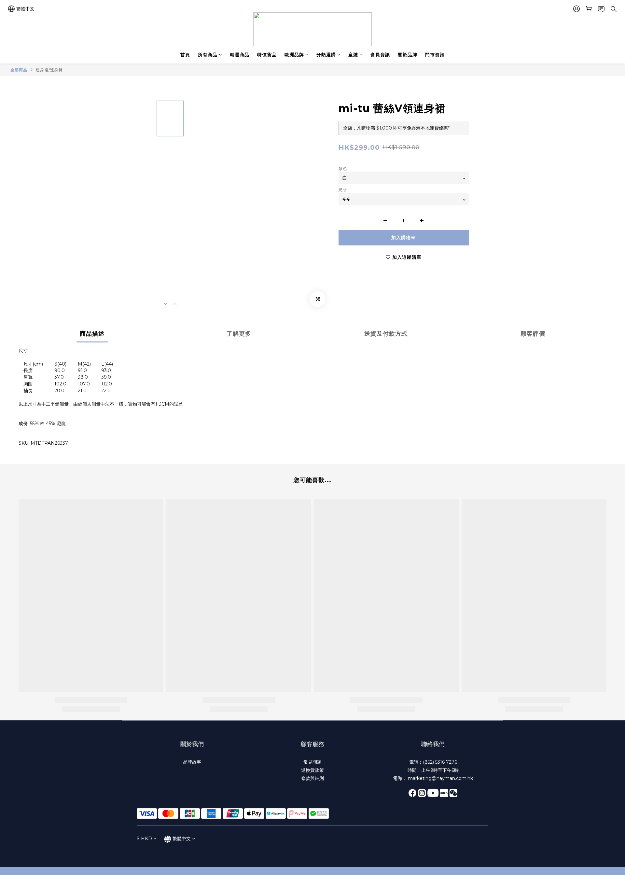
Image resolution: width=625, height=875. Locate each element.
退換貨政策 (312, 770)
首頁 (185, 55)
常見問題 (312, 762)
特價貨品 (267, 55)
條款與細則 (312, 778)
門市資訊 (435, 55)
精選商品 (239, 55)
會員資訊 (380, 55)
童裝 (353, 55)
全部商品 (18, 69)
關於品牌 (407, 55)
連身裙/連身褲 (49, 69)
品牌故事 (192, 762)
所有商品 (207, 55)
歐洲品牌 (294, 55)
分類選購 (326, 55)
